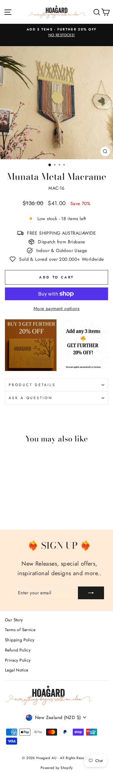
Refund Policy (17, 650)
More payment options (56, 308)
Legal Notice (16, 670)
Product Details (32, 385)
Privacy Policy (17, 660)
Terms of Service (20, 630)
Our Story (14, 620)
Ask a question (31, 398)
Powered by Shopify (56, 767)
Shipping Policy (19, 640)
